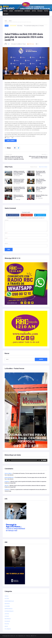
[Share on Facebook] (14, 147)
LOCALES (11, 10)
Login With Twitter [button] (41, 215)
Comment (6, 220)
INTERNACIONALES (9, 611)
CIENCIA (6, 596)
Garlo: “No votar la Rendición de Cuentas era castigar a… (41, 180)
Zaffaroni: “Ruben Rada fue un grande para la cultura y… (41, 188)
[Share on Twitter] (18, 147)
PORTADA (5, 10)
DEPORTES (7, 603)
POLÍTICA (46, 10)
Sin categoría (8, 628)
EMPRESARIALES (8, 608)
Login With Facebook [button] (13, 215)
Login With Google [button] (28, 215)
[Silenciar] (41, 460)
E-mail (6, 238)
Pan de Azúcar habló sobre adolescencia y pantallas (41, 172)
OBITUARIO (5, 13)
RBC (9, 44)
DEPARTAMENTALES (19, 10)
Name (6, 232)
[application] (26, 460)
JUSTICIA (34, 10)
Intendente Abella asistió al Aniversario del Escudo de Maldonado (19, 188)
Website (6, 243)
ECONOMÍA (7, 606)
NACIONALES (27, 10)
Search (41, 359)
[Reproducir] (6, 460)
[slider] (45, 460)
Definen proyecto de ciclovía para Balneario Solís (19, 196)
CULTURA (7, 598)
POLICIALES (40, 10)
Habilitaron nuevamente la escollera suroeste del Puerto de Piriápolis (19, 172)
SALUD (6, 25)
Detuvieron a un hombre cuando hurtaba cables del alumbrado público (19, 180)
